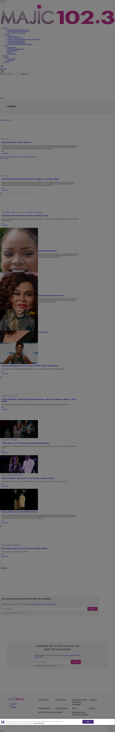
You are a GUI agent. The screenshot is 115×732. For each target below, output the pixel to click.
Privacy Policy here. (39, 723)
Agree (88, 721)
